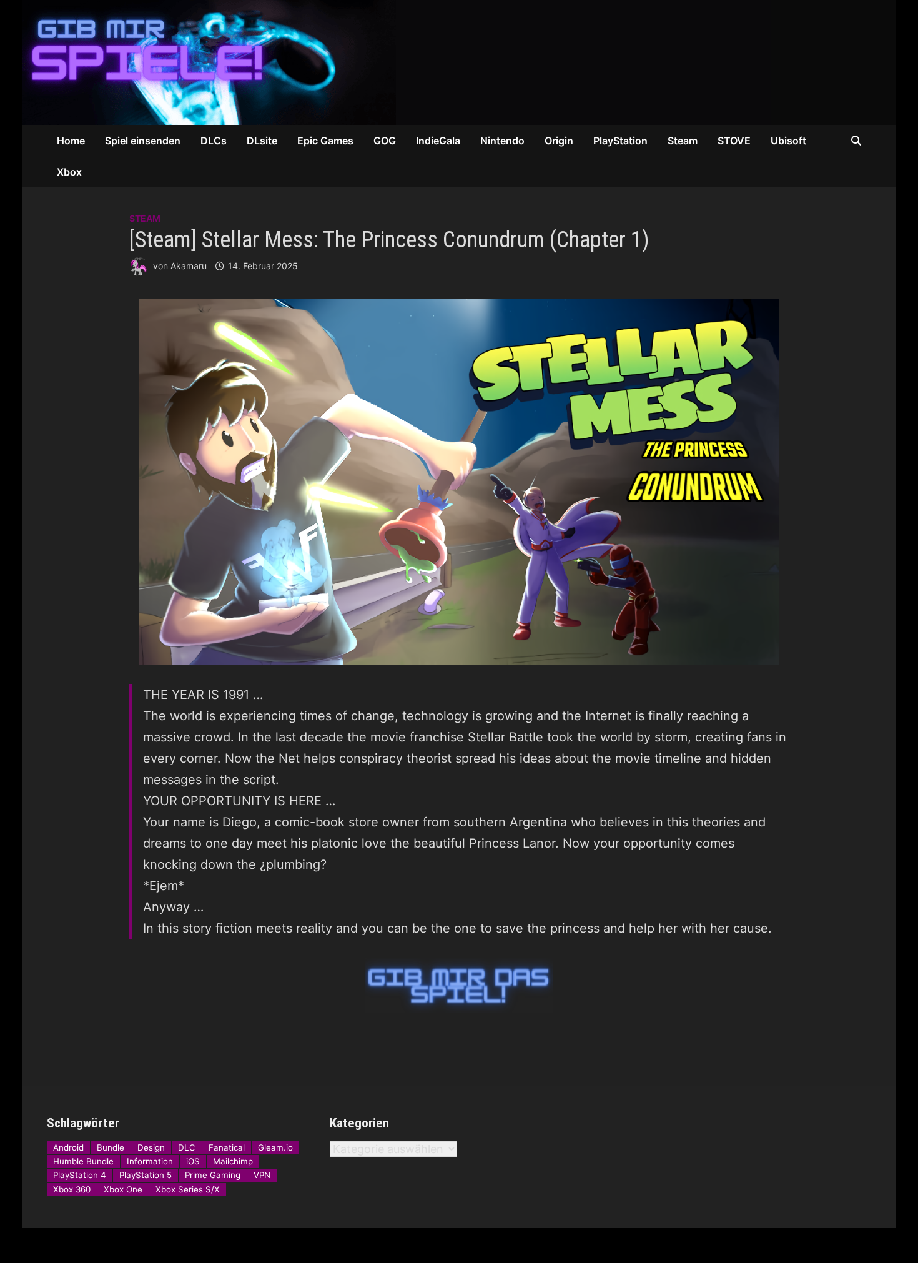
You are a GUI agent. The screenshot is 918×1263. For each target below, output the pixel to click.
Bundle (110, 1147)
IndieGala (438, 140)
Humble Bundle (83, 1161)
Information (150, 1161)
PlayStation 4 (79, 1175)
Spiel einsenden (142, 140)
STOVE (734, 140)
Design (151, 1147)
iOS (193, 1161)
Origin (559, 140)
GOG (384, 140)
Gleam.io (275, 1147)
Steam (683, 140)
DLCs (213, 140)
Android (68, 1147)
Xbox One (123, 1189)
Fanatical (227, 1147)
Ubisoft (788, 140)
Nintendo (502, 140)
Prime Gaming (212, 1175)
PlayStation (620, 140)
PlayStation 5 (145, 1175)
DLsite (262, 140)
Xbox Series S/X (187, 1189)
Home (71, 140)
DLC (186, 1147)
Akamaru (188, 265)
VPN (262, 1175)
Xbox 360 (72, 1189)
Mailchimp (233, 1161)
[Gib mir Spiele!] (396, 61)
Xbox (69, 172)
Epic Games (325, 140)
